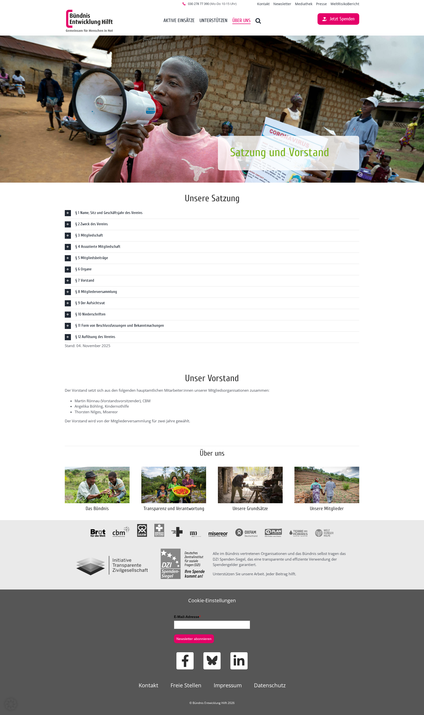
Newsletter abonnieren (194, 639)
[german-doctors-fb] (159, 525)
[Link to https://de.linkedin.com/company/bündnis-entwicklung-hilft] (239, 660)
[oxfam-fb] (246, 530)
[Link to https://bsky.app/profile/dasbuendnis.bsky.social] (212, 660)
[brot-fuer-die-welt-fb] (98, 530)
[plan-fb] (273, 530)
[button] (258, 21)
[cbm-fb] (121, 528)
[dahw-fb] (142, 525)
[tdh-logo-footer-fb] (298, 531)
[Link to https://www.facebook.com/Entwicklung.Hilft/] (185, 660)
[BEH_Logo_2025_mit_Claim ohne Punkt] (89, 10)
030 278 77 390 (198, 3)
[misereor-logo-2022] (218, 533)
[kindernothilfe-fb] (177, 528)
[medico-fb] (195, 533)
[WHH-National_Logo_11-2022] (324, 530)
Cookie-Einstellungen (212, 600)
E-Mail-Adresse (187, 617)
